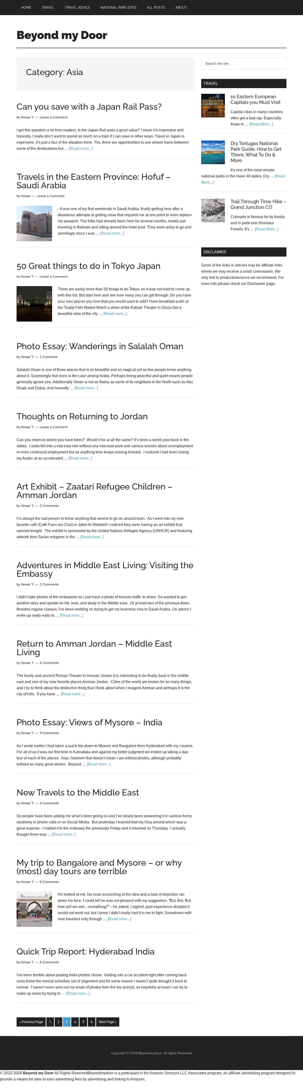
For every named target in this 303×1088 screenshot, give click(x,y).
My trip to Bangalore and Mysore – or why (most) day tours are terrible (99, 867)
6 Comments (49, 882)
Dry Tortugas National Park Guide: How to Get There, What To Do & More (256, 152)
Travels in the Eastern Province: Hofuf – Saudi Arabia (94, 181)
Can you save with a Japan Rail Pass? (89, 107)
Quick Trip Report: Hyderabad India (86, 951)
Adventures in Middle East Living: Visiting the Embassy (105, 569)
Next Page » (107, 1022)
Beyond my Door (62, 35)
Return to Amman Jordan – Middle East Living (94, 648)
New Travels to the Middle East (78, 792)
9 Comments (49, 733)
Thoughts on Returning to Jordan (82, 416)
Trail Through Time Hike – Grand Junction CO (258, 204)
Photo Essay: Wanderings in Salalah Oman (100, 346)
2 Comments (49, 505)
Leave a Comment (53, 117)
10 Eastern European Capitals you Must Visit (256, 99)
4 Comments (49, 663)
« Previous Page (31, 1022)
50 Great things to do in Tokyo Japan (88, 266)
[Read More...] (261, 124)
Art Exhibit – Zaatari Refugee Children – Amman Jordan (95, 491)
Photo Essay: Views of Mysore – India (89, 722)
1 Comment (48, 357)
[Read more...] (81, 148)
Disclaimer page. (261, 284)
